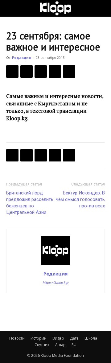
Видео (58, 338)
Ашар (60, 344)
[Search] (102, 8)
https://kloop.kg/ (56, 283)
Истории (39, 338)
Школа (90, 338)
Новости (17, 338)
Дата (74, 338)
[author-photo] (55, 265)
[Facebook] (12, 71)
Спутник (42, 344)
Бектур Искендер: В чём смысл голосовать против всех (80, 199)
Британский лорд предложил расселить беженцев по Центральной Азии (29, 202)
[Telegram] (55, 71)
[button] (10, 8)
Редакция (21, 57)
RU (74, 344)
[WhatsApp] (69, 71)
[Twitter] (26, 71)
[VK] (41, 71)
